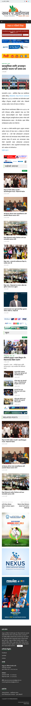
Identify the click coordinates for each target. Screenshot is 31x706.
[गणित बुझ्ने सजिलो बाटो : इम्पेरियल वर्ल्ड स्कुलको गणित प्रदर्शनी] (8, 399)
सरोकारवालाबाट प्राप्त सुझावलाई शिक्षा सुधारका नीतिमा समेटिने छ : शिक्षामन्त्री (15, 310)
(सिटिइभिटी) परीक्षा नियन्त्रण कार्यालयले (19, 96)
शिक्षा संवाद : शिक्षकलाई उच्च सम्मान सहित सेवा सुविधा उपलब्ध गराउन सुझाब (15, 286)
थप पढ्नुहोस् (20, 646)
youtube (4, 656)
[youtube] (26, 1)
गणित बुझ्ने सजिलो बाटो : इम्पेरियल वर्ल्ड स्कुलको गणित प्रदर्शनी (20, 400)
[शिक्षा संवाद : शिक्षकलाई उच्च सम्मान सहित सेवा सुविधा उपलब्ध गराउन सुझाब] (15, 283)
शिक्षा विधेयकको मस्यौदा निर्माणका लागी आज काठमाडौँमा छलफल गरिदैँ (15, 238)
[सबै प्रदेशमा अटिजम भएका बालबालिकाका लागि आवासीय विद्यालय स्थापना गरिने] (15, 212)
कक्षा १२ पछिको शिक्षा (15, 26)
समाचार (9, 63)
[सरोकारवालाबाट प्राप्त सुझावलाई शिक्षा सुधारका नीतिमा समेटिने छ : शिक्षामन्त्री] (15, 307)
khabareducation (13, 699)
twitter (4, 658)
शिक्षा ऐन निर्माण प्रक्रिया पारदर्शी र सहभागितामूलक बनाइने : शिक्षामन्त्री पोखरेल (14, 191)
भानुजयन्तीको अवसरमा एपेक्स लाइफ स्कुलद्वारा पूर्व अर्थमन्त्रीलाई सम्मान (20, 373)
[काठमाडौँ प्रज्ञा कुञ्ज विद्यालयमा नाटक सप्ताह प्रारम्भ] (8, 390)
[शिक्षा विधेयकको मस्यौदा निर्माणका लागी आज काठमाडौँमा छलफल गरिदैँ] (15, 236)
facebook (4, 653)
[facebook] (24, 1)
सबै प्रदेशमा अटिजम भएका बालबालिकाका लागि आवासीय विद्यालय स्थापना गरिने (15, 214)
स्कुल (13, 356)
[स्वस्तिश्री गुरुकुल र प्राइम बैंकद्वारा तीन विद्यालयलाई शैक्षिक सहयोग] (15, 341)
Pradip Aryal (26, 703)
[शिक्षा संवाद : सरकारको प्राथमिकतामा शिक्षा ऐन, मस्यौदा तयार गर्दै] (15, 260)
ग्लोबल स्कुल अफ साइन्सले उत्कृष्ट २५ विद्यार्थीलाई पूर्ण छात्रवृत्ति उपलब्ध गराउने (20, 382)
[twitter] (28, 1)
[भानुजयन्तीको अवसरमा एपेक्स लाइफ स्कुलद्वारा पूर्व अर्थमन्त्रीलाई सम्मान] (8, 372)
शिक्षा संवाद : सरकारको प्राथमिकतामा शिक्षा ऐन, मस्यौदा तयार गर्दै (15, 262)
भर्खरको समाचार (4, 63)
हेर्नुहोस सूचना (5, 150)
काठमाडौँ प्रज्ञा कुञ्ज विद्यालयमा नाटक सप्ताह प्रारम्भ (19, 391)
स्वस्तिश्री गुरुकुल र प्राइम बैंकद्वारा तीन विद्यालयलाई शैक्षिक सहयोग (15, 358)
